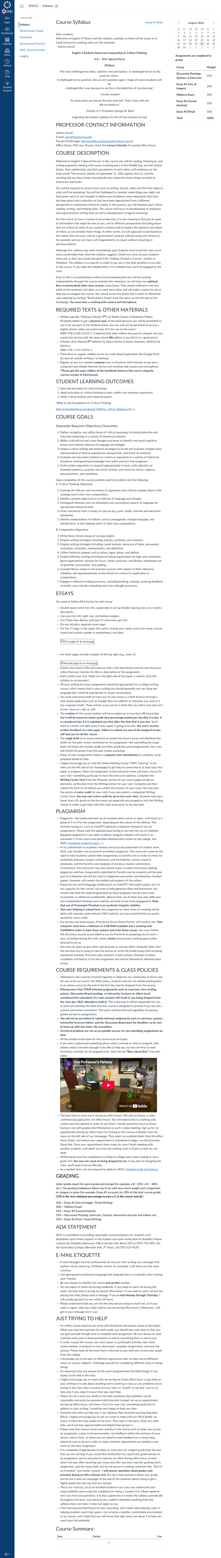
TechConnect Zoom (31, 31)
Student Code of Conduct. (142, 1169)
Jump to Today (154, 22)
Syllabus (25, 24)
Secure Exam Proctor (32, 43)
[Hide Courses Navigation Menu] (22, 6)
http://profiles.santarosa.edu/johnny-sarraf (107, 141)
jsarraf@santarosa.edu (78, 137)
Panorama (26, 37)
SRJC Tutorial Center (32, 50)
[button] (7, 63)
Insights (24, 56)
